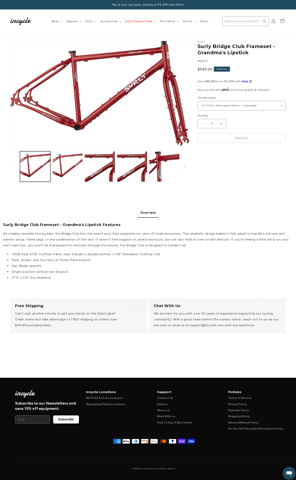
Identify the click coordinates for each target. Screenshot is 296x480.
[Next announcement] (284, 4)
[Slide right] (185, 166)
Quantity (203, 115)
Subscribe (66, 419)
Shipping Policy (239, 416)
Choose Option (207, 97)
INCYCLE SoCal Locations (104, 398)
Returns (162, 404)
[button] (56, 21)
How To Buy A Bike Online (174, 422)
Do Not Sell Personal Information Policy (255, 428)
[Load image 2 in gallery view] (67, 166)
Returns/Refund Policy (243, 422)
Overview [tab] (148, 212)
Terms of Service (239, 398)
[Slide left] (14, 166)
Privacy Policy (237, 404)
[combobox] (246, 21)
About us (163, 410)
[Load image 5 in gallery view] (164, 166)
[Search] (264, 21)
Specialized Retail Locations (106, 404)
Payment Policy (238, 410)
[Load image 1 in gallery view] (35, 166)
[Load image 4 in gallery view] (132, 166)
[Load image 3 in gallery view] (100, 166)
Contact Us (165, 398)
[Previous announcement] (11, 4)
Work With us (166, 416)
